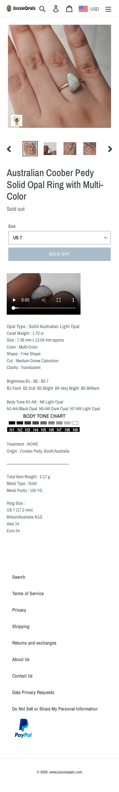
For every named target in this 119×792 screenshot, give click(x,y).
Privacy (19, 609)
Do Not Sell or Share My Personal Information (55, 708)
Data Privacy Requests (33, 692)
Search (18, 576)
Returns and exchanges (34, 642)
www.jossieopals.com (65, 772)
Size (11, 226)
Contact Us (22, 675)
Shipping (21, 626)
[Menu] (108, 8)
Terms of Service (28, 593)
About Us (21, 659)
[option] (30, 148)
